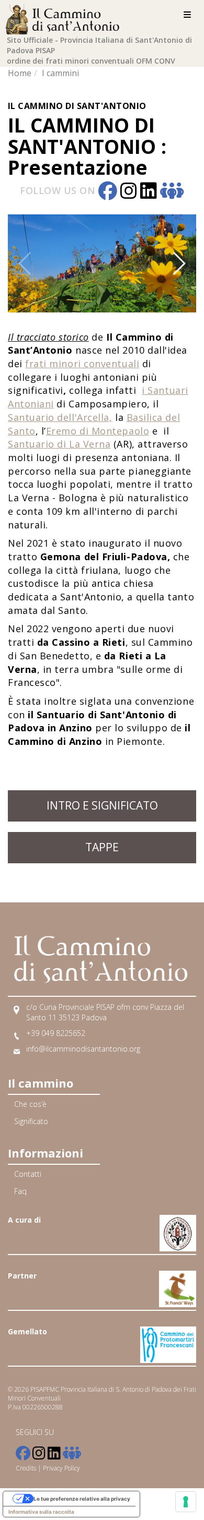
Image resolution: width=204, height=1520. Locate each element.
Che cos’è (30, 1104)
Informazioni (45, 1153)
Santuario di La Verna (59, 444)
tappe (102, 847)
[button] (52, 263)
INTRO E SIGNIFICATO (102, 805)
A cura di (24, 1220)
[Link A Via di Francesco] (177, 1282)
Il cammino (40, 1083)
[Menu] (187, 15)
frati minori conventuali (82, 363)
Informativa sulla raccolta (41, 1512)
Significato (31, 1121)
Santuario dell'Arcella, (60, 417)
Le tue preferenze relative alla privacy (81, 1498)
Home (19, 73)
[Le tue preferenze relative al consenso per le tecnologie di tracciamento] (186, 1502)
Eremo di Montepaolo (97, 431)
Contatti (27, 1174)
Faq (20, 1191)
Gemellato (27, 1331)
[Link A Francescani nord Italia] (178, 1226)
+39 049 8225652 (55, 1033)
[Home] (65, 17)
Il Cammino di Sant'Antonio (77, 106)
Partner (22, 1276)
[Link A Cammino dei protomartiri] (168, 1338)
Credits (26, 1468)
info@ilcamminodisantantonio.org (83, 1049)
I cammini (60, 73)
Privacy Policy (61, 1468)
